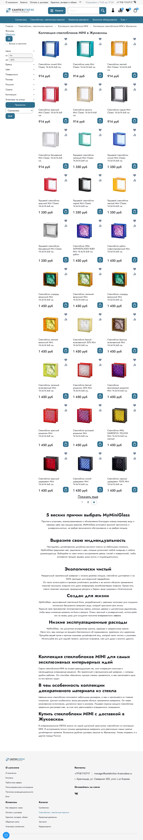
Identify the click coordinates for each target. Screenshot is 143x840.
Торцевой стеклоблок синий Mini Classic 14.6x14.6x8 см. (117, 157)
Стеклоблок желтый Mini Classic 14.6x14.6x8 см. (119, 67)
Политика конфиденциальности (19, 791)
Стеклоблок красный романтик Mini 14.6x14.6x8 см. (49, 433)
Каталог (24, 2)
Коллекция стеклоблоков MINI (73, 26)
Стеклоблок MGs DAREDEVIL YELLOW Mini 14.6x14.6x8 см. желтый (117, 434)
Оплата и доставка (39, 2)
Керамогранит (45, 826)
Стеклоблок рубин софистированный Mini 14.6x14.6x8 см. (118, 248)
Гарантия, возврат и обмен (64, 2)
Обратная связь (12, 821)
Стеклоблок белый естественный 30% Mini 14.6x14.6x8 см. (84, 342)
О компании (12, 2)
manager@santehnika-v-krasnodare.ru (113, 773)
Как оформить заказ (14, 807)
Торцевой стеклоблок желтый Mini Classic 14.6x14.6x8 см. (117, 203)
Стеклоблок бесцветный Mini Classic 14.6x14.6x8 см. (50, 157)
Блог (8, 796)
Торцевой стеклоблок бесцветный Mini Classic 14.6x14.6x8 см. (50, 248)
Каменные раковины (79, 19)
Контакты (9, 777)
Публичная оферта (14, 782)
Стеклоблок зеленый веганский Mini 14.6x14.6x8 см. (83, 297)
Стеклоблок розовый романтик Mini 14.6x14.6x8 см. (83, 433)
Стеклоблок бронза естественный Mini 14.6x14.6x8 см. (117, 342)
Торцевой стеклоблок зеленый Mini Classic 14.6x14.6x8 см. (83, 157)
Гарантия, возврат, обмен (17, 817)
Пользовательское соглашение (19, 787)
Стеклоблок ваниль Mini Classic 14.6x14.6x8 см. (85, 112)
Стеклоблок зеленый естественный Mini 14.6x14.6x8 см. (49, 387)
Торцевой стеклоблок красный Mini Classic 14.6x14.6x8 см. (49, 203)
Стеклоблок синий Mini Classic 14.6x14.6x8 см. (50, 66)
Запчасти (43, 821)
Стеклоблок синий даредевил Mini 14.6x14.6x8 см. (82, 481)
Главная (9, 26)
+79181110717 (82, 773)
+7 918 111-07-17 (124, 2)
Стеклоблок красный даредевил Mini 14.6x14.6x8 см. (49, 481)
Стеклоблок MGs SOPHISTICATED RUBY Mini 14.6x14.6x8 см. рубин (84, 250)
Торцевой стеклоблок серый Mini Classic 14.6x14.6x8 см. (83, 203)
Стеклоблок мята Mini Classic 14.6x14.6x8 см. (84, 66)
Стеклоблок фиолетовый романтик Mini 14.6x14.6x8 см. (118, 387)
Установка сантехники (15, 826)
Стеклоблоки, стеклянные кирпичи (47, 19)
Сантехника (21, 19)
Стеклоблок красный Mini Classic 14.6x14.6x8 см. (50, 112)
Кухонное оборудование (105, 19)
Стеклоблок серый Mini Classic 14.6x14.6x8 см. (118, 111)
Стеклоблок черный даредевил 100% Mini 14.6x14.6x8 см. (118, 481)
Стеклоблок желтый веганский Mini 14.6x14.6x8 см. (48, 342)
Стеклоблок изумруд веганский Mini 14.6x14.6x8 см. (49, 297)
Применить (20, 104)
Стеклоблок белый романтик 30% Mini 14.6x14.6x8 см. (82, 387)
